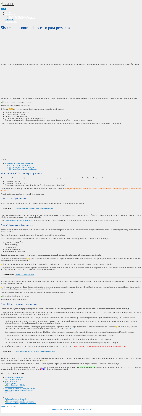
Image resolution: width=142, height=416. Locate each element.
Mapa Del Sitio (86, 409)
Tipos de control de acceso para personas (19, 163)
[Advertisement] (71, 47)
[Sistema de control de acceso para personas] (20, 389)
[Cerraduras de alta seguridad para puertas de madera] (19, 401)
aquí (70, 328)
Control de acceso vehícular (14, 387)
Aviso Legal (62, 409)
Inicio (8, 12)
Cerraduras (11, 22)
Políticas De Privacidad (74, 409)
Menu (3, 9)
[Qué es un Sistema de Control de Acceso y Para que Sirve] (8, 397)
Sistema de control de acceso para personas (19, 390)
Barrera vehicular (18, 16)
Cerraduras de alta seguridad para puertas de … (20, 403)
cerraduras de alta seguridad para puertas (19, 220)
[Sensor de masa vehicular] (14, 377)
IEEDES (3, 406)
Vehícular (10, 14)
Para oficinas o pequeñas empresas (21, 167)
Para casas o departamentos (19, 165)
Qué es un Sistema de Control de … (17, 399)
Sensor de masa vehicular (22, 18)
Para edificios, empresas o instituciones (23, 169)
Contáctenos (54, 409)
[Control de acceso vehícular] (15, 385)
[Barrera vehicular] (11, 381)
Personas (9, 20)
